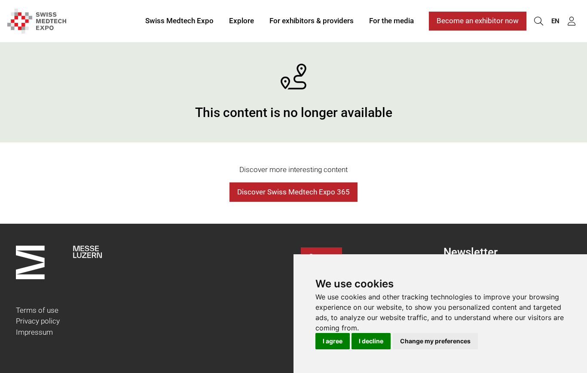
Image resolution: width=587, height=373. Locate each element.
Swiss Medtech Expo (179, 20)
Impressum (34, 332)
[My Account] (571, 21)
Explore (241, 20)
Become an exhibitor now (478, 20)
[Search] (538, 21)
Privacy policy (38, 321)
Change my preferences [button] (435, 341)
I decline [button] (371, 341)
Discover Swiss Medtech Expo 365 (293, 192)
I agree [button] (332, 341)
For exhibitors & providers (311, 20)
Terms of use (37, 310)
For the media (391, 20)
